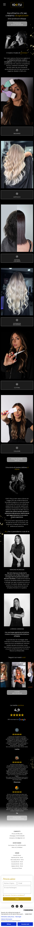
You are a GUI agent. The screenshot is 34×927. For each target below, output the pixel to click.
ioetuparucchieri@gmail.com (17, 838)
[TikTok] (21, 906)
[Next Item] (29, 675)
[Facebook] (12, 906)
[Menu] (4, 4)
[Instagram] (17, 906)
